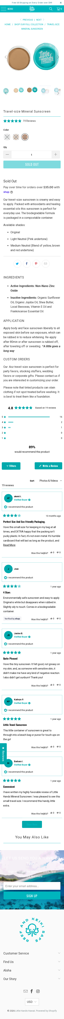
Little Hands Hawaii (25, 1010)
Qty (5, 147)
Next (39, 20)
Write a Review (52, 466)
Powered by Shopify (46, 1010)
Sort (32, 480)
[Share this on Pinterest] (36, 264)
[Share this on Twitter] (17, 264)
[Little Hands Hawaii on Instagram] (38, 991)
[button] (19, 121)
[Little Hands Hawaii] (32, 8)
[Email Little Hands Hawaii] (25, 991)
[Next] (58, 57)
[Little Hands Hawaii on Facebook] (31, 991)
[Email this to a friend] (46, 264)
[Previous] (6, 57)
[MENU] (1, 8)
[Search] (50, 8)
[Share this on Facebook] (27, 264)
